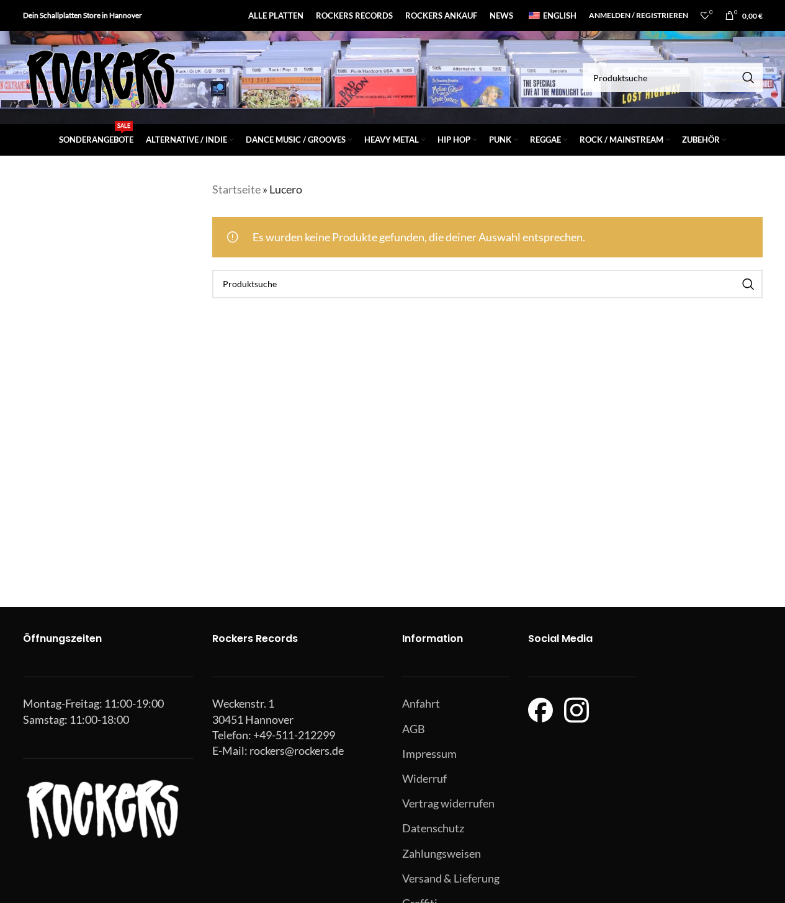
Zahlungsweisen (441, 853)
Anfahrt (421, 703)
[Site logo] (100, 76)
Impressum (429, 753)
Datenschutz (433, 828)
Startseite (236, 189)
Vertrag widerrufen (448, 803)
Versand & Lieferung (451, 878)
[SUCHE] (748, 77)
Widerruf (424, 778)
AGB (413, 729)
